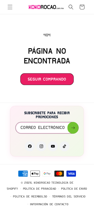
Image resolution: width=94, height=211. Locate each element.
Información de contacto (49, 204)
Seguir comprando (47, 79)
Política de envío (74, 188)
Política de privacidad (39, 188)
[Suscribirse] (72, 128)
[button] (10, 7)
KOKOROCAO (42, 182)
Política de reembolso (30, 196)
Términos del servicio (69, 196)
